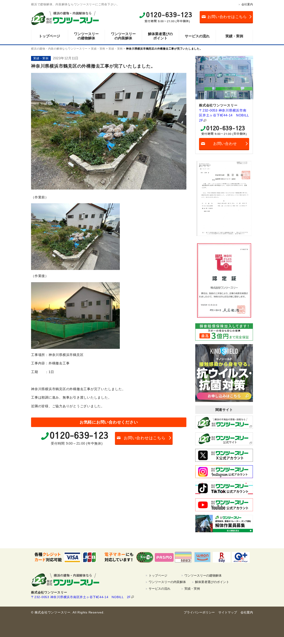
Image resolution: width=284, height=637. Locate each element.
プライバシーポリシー (199, 612)
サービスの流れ (197, 36)
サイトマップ (227, 612)
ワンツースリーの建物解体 (86, 36)
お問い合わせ (225, 144)
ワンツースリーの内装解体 (123, 36)
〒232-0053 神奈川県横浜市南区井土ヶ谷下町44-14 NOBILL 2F (224, 115)
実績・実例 (234, 36)
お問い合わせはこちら (227, 17)
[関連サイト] (224, 422)
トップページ (49, 36)
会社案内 (247, 4)
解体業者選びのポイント (160, 36)
